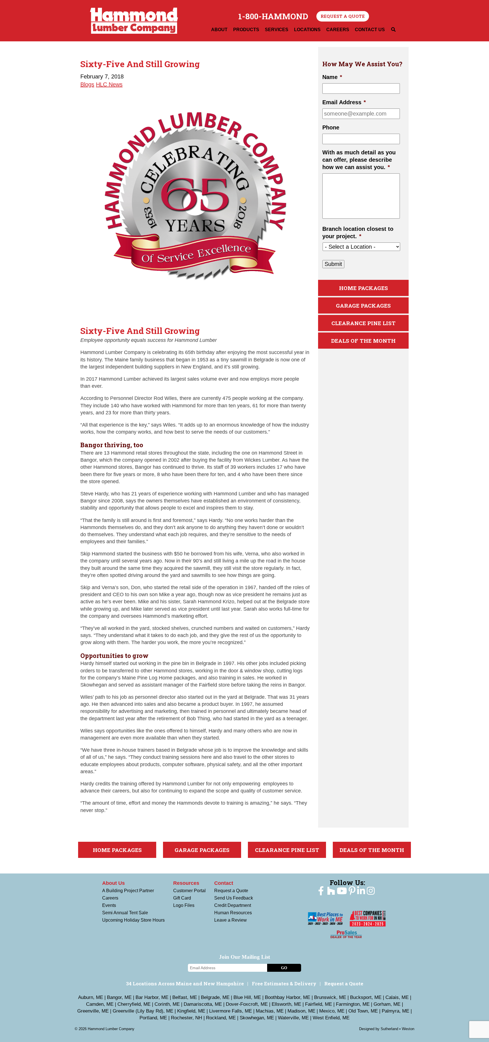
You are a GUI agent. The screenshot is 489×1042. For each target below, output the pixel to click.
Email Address (344, 102)
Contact (223, 883)
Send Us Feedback (233, 898)
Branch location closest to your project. (357, 232)
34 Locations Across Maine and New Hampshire (185, 983)
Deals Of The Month (363, 340)
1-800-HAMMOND (273, 16)
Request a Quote (343, 16)
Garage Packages (363, 305)
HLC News (109, 84)
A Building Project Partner (128, 890)
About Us (113, 883)
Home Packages (363, 287)
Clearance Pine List (363, 323)
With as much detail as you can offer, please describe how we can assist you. (359, 159)
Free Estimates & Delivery (284, 983)
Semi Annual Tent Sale (125, 912)
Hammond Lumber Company (134, 21)
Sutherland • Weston (397, 1029)
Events (109, 905)
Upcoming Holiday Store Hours (133, 920)
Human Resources (233, 912)
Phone (330, 127)
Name (332, 77)
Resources (186, 883)
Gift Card (182, 898)
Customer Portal (189, 890)
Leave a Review (230, 920)
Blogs (87, 84)
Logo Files (183, 905)
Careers (110, 898)
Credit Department (232, 905)
